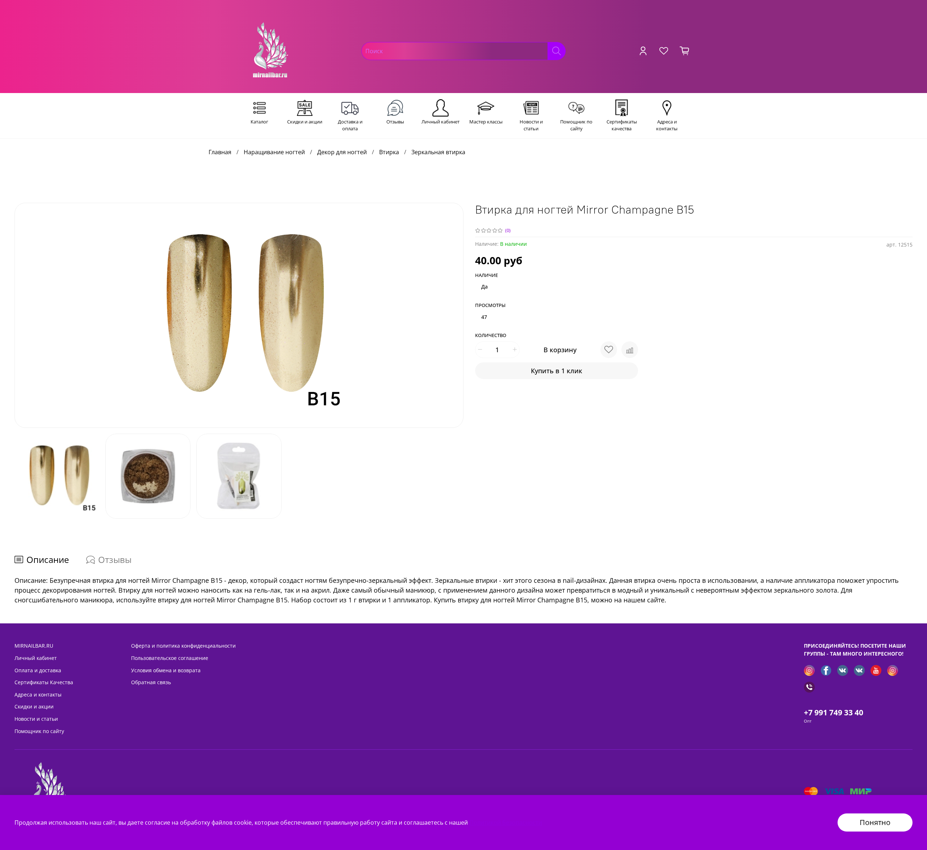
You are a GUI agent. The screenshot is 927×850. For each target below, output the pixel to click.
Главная (220, 152)
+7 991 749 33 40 (833, 712)
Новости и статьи (36, 718)
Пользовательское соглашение (169, 658)
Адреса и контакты (38, 694)
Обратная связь (151, 682)
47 (484, 317)
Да (484, 286)
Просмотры (490, 305)
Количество (490, 335)
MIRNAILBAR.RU (33, 645)
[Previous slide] (26, 315)
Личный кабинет (35, 658)
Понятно (875, 822)
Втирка (389, 152)
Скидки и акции (34, 706)
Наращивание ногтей (274, 152)
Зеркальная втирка (438, 152)
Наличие (486, 275)
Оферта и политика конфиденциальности (183, 645)
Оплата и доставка (37, 670)
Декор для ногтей (342, 152)
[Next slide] (452, 315)
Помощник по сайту (39, 731)
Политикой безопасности (505, 822)
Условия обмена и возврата (166, 670)
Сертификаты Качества (43, 682)
